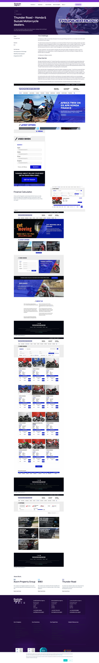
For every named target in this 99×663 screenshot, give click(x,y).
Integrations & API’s (18, 56)
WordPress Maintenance (57, 635)
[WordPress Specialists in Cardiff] (17, 4)
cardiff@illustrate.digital (38, 612)
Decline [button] (70, 660)
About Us (17, 624)
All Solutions (36, 632)
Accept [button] (65, 660)
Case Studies (48, 4)
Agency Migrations (38, 624)
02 (26, 570)
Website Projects (37, 628)
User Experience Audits (57, 624)
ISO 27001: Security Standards (22, 634)
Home (17, 11)
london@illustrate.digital (75, 612)
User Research (55, 628)
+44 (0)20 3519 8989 (74, 610)
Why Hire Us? (18, 626)
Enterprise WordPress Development (56, 632)
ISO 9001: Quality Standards (21, 632)
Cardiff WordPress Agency (39, 600)
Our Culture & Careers (20, 635)
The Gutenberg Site (74, 632)
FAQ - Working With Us (20, 628)
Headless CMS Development (58, 639)
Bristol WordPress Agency (57, 600)
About (63, 4)
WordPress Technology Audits (58, 630)
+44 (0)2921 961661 (37, 610)
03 (28, 570)
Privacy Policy (60, 654)
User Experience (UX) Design (20, 51)
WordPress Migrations (38, 630)
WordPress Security (56, 637)
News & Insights (56, 4)
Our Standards (18, 630)
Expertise (40, 4)
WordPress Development (19, 53)
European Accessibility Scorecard (77, 624)
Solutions (33, 4)
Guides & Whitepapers (75, 630)
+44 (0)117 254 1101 (55, 610)
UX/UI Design (55, 626)
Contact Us (78, 4)
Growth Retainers (38, 626)
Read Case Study (17, 591)
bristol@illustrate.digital (56, 612)
